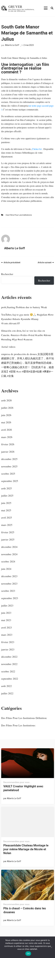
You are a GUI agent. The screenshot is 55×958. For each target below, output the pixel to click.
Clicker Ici (37, 148)
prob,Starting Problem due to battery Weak (24, 307)
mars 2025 (6, 525)
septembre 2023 (9, 598)
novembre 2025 (9, 466)
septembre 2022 (9, 678)
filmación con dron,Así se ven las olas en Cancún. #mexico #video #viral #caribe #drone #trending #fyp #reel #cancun (26, 335)
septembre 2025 (9, 481)
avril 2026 (6, 429)
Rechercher (7, 274)
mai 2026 (6, 422)
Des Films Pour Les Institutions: (19, 215)
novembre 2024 (9, 554)
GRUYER (15, 6)
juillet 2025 (7, 495)
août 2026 (6, 400)
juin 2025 (6, 503)
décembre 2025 (9, 459)
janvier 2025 (7, 539)
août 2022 (6, 686)
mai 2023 (6, 620)
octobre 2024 (8, 561)
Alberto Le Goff (12, 45)
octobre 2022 (8, 671)
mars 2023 (6, 634)
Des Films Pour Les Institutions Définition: (24, 718)
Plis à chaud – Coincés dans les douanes (24, 910)
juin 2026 (6, 415)
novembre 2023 (9, 583)
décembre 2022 (9, 656)
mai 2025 (6, 510)
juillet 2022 (7, 693)
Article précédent (12, 262)
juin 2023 (6, 612)
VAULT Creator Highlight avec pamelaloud (23, 788)
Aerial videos (8, 346)
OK (28, 953)
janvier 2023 (7, 649)
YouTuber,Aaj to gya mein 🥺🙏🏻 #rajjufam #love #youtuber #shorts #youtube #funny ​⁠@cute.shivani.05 (27, 319)
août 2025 (6, 488)
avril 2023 (6, 627)
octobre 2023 (8, 590)
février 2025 (7, 532)
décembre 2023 (9, 576)
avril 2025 (6, 517)
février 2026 (7, 444)
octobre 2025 (8, 473)
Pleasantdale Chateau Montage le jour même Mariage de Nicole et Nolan (25, 849)
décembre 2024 (9, 547)
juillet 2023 (7, 605)
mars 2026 (6, 437)
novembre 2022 (9, 664)
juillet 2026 (7, 407)
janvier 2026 (7, 451)
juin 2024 (6, 569)
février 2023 (7, 642)
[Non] (51, 947)
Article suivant (44, 262)
